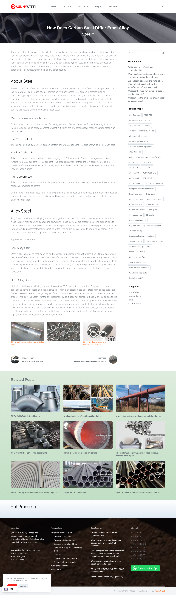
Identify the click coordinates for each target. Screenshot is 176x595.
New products (134, 296)
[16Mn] (63, 331)
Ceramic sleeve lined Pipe (65, 544)
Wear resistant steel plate (139, 268)
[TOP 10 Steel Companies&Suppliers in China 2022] (140, 474)
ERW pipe (153, 210)
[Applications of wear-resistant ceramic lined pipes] (140, 398)
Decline (23, 586)
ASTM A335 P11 (149, 178)
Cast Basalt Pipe (135, 204)
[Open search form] (162, 7)
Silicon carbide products (65, 562)
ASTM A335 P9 (138, 555)
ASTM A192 (147, 162)
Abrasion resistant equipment (140, 147)
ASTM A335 (134, 178)
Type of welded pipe (137, 262)
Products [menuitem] (82, 6)
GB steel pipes (151, 215)
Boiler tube (150, 194)
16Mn (49, 342)
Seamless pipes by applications (141, 236)
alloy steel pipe (135, 152)
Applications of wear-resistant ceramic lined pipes (138, 416)
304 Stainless (134, 115)
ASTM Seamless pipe (154, 183)
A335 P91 (148, 115)
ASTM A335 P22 (135, 183)
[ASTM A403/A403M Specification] (35, 398)
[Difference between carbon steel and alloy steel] (27, 331)
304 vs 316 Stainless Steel (75, 492)
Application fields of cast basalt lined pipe (82, 416)
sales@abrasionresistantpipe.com (26, 550)
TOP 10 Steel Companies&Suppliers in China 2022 (139, 492)
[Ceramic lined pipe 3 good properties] (88, 435)
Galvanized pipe (135, 215)
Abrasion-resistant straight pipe (141, 131)
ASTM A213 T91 (138, 547)
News (130, 300)
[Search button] (162, 52)
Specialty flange (135, 241)
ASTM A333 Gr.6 (149, 173)
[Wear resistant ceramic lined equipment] (35, 435)
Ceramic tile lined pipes (64, 540)
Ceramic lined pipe (62, 536)
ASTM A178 (157, 157)
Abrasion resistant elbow (138, 141)
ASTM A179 (133, 162)
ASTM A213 (147, 168)
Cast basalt (59, 554)
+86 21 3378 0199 (19, 553)
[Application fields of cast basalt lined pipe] (88, 398)
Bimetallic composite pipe (65, 558)
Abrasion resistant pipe (61, 533)
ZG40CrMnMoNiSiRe (137, 278)
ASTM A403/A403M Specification (25, 416)
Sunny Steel (159, 591)
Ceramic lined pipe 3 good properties (80, 453)
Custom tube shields (137, 210)
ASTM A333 (134, 173)
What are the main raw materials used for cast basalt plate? (146, 92)
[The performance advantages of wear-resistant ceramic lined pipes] (140, 435)
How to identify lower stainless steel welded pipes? (34, 492)
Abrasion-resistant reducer (139, 125)
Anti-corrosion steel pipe (138, 157)
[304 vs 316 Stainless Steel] (88, 474)
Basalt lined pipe (135, 194)
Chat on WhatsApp (148, 568)
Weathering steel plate (138, 273)
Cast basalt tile (152, 204)
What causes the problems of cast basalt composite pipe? (146, 99)
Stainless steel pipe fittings (139, 246)
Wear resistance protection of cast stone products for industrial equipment (146, 75)
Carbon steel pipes (154, 199)
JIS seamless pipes (136, 231)
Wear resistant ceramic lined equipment (29, 453)
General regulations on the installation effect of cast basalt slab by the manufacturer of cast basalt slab (145, 84)
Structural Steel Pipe (137, 257)
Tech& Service (134, 303)
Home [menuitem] (53, 6)
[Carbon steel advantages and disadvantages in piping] (99, 331)
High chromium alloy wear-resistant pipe (145, 225)
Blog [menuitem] (97, 6)
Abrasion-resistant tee (138, 136)
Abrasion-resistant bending (139, 120)
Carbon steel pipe (136, 199)
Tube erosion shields (60, 566)
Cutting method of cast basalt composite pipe (141, 68)
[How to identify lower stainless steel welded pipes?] (35, 474)
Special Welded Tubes (154, 241)
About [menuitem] (66, 6)
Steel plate (56, 569)
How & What (133, 292)
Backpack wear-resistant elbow (141, 189)
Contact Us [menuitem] (113, 6)
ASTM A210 (133, 168)
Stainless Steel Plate (137, 252)
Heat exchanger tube (137, 220)
